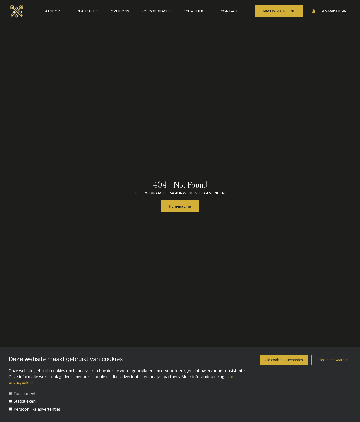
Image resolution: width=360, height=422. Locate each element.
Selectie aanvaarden (332, 359)
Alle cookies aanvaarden (283, 359)
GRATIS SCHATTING (279, 11)
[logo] (17, 11)
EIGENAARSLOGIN (332, 11)
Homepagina (180, 206)
